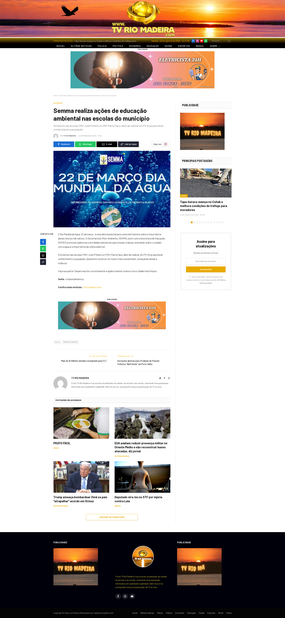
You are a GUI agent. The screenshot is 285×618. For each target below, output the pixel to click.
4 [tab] (197, 222)
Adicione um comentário (112, 517)
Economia (135, 46)
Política (118, 46)
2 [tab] (191, 222)
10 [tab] (214, 222)
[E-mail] (43, 255)
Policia (102, 46)
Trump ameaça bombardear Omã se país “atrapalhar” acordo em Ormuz (80, 499)
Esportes (184, 46)
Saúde (168, 46)
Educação (153, 46)
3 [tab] (194, 222)
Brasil (200, 46)
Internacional (122, 456)
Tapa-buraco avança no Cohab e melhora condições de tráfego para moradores (107, 41)
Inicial (60, 46)
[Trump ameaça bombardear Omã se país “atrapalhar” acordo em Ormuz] (81, 477)
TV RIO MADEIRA (69, 136)
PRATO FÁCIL (61, 443)
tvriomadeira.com (92, 287)
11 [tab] (217, 222)
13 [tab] (222, 222)
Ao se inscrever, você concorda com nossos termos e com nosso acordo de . (206, 280)
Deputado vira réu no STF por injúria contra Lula (138, 499)
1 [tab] (188, 222)
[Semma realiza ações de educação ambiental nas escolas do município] (111, 189)
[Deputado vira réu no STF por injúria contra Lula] (142, 477)
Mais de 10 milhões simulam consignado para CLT (84, 360)
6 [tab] (203, 222)
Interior (57, 103)
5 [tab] (200, 222)
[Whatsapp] (43, 249)
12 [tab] (219, 222)
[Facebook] (43, 242)
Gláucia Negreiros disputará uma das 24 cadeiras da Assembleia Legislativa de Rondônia (205, 206)
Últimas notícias (81, 46)
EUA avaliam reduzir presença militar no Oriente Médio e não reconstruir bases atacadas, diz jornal (141, 447)
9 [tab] (211, 222)
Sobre (213, 46)
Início (55, 95)
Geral (57, 342)
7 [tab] (205, 222)
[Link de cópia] (43, 262)
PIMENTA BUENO (70, 342)
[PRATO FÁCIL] (81, 423)
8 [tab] (208, 222)
